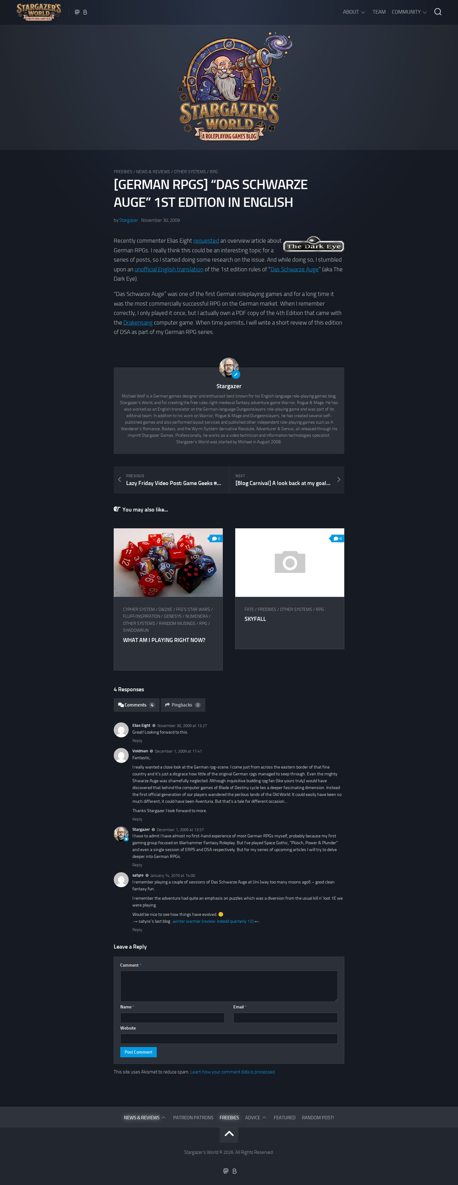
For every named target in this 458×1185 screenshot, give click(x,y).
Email (240, 1007)
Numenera (196, 616)
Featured (285, 1118)
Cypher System (139, 609)
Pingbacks (185, 705)
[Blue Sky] (85, 12)
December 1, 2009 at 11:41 (178, 751)
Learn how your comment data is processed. (233, 1072)
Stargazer (128, 220)
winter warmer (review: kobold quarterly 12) (213, 921)
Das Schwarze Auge (294, 269)
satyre (138, 875)
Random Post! (318, 1118)
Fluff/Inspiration (141, 616)
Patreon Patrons (193, 1118)
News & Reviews (153, 171)
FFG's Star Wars (193, 609)
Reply (137, 740)
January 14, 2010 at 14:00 (172, 875)
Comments (139, 705)
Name (127, 1007)
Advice (252, 1118)
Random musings (177, 623)
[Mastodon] (77, 12)
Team (379, 12)
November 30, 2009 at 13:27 (182, 725)
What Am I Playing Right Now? (164, 640)
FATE (249, 609)
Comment (130, 965)
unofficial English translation (169, 269)
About (351, 12)
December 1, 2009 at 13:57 (180, 829)
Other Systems (190, 171)
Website (128, 1028)
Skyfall (255, 619)
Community (406, 12)
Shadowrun (136, 630)
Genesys (173, 616)
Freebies (123, 171)
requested (206, 240)
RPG (214, 171)
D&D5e (165, 609)
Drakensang (138, 322)
